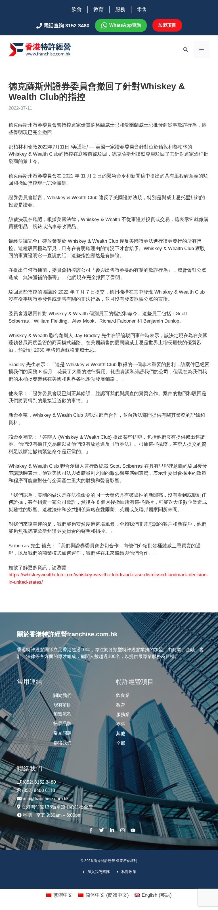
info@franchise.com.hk (46, 798)
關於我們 (62, 695)
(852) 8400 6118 (38, 790)
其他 (120, 733)
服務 (120, 9)
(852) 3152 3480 (39, 782)
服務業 (123, 714)
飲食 (77, 9)
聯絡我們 (62, 742)
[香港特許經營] (40, 49)
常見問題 (62, 733)
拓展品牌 (62, 723)
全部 (120, 743)
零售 (142, 9)
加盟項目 (167, 25)
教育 (98, 9)
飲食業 (123, 695)
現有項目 (62, 704)
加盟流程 (62, 713)
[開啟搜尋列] (186, 49)
